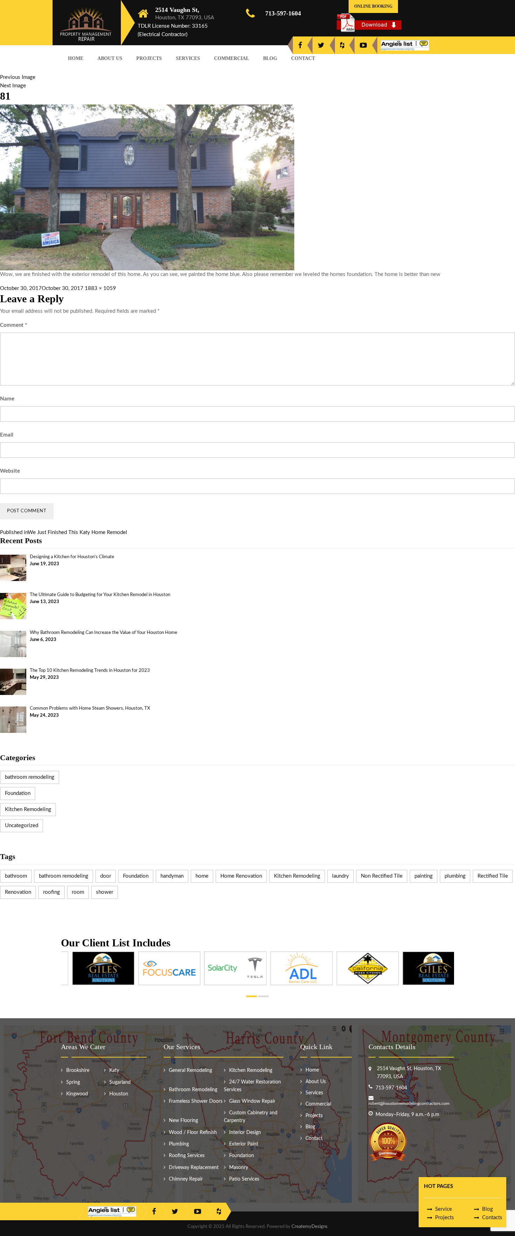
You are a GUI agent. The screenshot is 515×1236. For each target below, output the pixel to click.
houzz (342, 45)
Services (188, 58)
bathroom (16, 876)
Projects (149, 58)
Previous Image (17, 77)
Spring (73, 1082)
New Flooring (183, 1120)
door (105, 876)
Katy (114, 1070)
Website (10, 471)
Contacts (492, 1217)
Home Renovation (241, 876)
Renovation (18, 892)
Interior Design (245, 1132)
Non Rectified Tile (382, 876)
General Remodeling (190, 1070)
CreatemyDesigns (309, 1226)
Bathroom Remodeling (193, 1089)
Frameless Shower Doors (195, 1101)
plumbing (455, 876)
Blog (270, 58)
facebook (300, 45)
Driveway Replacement (194, 1167)
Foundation (17, 793)
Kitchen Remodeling (28, 809)
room (78, 892)
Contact (303, 58)
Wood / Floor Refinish (193, 1132)
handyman (172, 876)
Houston (118, 1094)
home (201, 876)
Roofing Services (187, 1155)
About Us (109, 58)
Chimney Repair (186, 1179)
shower (104, 892)
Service (443, 1209)
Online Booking (373, 6)
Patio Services (244, 1179)
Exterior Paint (243, 1144)
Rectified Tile (493, 876)
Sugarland (120, 1082)
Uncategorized (21, 825)
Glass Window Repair (252, 1101)
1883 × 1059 (100, 288)
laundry (340, 876)
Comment (13, 325)
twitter (321, 45)
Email (6, 435)
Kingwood (77, 1094)
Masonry (238, 1167)
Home (75, 58)
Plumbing (179, 1144)
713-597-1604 (283, 13)
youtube (363, 45)
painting (423, 876)
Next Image (13, 85)
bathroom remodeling (29, 777)
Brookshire (77, 1070)
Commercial (231, 58)
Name (7, 398)
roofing (51, 892)
